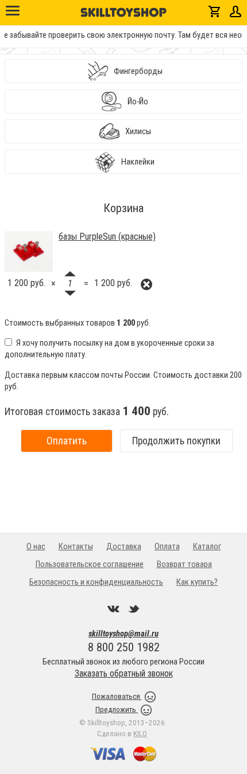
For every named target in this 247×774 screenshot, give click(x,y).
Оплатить (67, 441)
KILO (140, 733)
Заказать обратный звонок (124, 673)
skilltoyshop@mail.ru (123, 633)
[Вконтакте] (114, 609)
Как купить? (197, 582)
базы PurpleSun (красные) (107, 236)
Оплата (167, 546)
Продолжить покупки (176, 441)
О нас (35, 546)
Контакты (76, 546)
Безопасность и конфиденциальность (96, 582)
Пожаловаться (117, 696)
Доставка (123, 546)
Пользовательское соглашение (90, 564)
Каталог (207, 546)
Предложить (116, 709)
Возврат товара (184, 564)
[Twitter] (134, 609)
